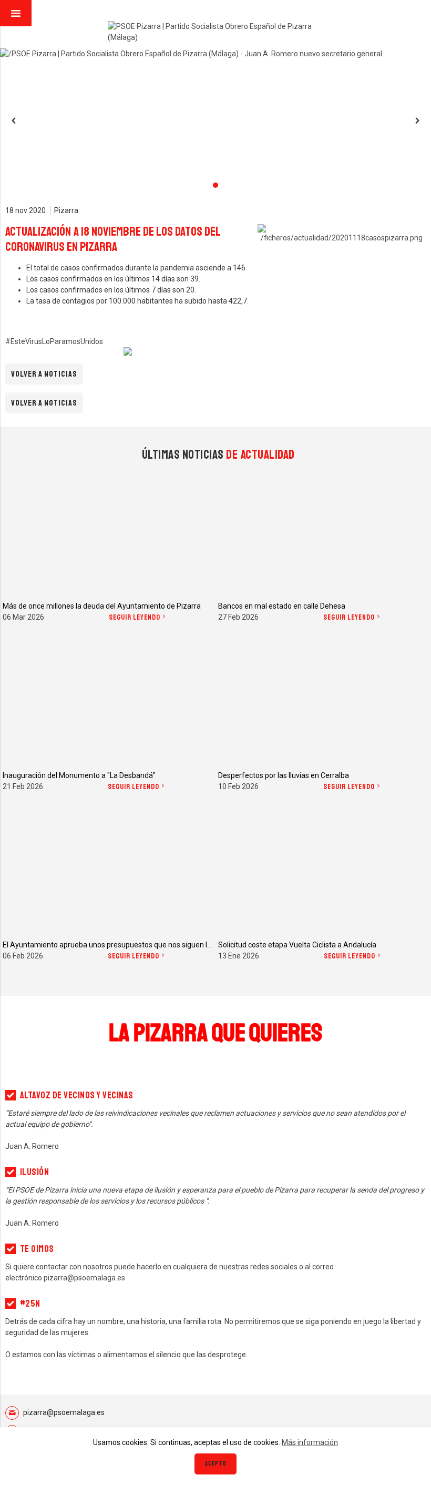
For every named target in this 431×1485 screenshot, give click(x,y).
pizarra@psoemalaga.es (64, 1412)
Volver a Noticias (44, 374)
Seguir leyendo (134, 617)
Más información (310, 1442)
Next (417, 120)
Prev (13, 120)
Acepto (216, 1464)
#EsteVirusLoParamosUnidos (54, 341)
